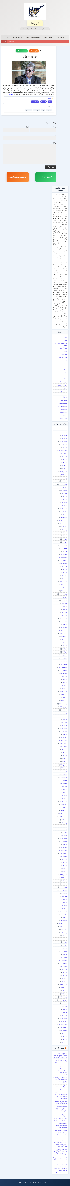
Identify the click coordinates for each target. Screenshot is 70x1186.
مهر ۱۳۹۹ (64, 615)
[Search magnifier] (2, 41)
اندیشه (65, 351)
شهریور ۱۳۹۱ (63, 911)
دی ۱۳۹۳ (65, 826)
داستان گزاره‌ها (48, 37)
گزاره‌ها (35, 23)
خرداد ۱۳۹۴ (64, 810)
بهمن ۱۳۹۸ (64, 639)
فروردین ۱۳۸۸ (63, 1027)
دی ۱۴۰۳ (65, 459)
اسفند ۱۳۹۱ (64, 893)
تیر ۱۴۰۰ (65, 587)
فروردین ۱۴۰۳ (63, 487)
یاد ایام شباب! (63, 418)
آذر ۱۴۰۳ (65, 462)
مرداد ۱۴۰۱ (64, 548)
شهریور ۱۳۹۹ (63, 618)
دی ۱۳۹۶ (65, 716)
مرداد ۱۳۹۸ (64, 658)
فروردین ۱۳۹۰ (63, 963)
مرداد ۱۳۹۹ (64, 621)
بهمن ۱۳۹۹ (64, 603)
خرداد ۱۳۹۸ (64, 664)
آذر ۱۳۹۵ (65, 755)
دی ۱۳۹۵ (65, 752)
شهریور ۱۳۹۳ (63, 838)
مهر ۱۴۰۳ (64, 468)
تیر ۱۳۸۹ (65, 990)
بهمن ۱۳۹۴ (64, 786)
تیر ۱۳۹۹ (65, 624)
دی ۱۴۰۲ (65, 496)
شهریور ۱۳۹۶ (63, 728)
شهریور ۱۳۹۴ (63, 801)
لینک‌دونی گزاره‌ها (59, 1048)
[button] (29, 72)
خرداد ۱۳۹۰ (64, 957)
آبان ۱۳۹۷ (64, 685)
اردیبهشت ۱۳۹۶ (63, 740)
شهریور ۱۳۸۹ (63, 984)
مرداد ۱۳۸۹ (64, 987)
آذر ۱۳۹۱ (65, 902)
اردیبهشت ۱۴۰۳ (63, 484)
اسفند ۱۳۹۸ (64, 636)
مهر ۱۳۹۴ (64, 798)
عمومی (65, 375)
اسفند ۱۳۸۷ (64, 1030)
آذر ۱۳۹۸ (65, 645)
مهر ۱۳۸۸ (64, 1015)
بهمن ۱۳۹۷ (64, 676)
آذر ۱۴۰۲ (65, 499)
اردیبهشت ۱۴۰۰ (63, 594)
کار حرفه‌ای (43, 101)
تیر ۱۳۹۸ (65, 661)
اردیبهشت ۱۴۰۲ (63, 520)
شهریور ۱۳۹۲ (63, 874)
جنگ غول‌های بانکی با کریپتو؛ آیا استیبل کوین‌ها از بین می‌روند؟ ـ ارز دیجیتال (60, 1055)
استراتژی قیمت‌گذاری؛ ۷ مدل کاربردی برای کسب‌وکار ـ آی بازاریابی (61, 1087)
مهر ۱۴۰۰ (64, 578)
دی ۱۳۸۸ (65, 1009)
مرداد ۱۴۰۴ (64, 444)
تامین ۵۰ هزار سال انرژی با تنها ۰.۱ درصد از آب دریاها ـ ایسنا (60, 1159)
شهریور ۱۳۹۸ (63, 655)
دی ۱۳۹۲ (65, 862)
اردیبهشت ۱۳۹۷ (63, 704)
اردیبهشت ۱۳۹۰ (63, 960)
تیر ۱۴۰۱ (65, 551)
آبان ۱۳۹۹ (64, 612)
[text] (41, 50)
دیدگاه (54, 143)
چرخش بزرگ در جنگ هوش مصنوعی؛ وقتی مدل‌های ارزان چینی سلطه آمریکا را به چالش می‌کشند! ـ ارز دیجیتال (60, 1168)
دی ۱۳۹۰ (65, 936)
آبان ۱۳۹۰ (64, 942)
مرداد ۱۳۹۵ (64, 768)
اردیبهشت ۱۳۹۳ (63, 850)
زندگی (65, 366)
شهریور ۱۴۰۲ (63, 508)
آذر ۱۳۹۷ (65, 682)
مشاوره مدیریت (63, 412)
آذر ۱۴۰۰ (65, 572)
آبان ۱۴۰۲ (64, 502)
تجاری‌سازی (64, 354)
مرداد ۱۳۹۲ (64, 877)
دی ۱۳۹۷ (65, 679)
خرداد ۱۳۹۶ (64, 737)
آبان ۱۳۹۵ (64, 758)
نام (54, 127)
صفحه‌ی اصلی (60, 37)
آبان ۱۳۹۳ (64, 832)
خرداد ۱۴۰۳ (64, 481)
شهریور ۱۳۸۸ (63, 1018)
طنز (66, 372)
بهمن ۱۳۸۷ (64, 1033)
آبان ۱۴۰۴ (64, 435)
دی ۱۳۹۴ (65, 789)
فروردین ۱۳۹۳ (63, 853)
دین (66, 360)
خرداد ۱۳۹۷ (64, 700)
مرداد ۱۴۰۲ (64, 511)
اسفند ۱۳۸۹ (64, 966)
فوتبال (50, 101)
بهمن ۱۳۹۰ (64, 932)
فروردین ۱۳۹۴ (63, 816)
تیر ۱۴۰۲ (65, 514)
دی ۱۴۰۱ (65, 533)
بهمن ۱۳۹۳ (64, 823)
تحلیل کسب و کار (62, 357)
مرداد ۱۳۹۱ (64, 914)
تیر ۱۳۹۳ (65, 844)
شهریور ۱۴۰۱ (63, 545)
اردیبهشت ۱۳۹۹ (63, 630)
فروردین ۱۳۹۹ (63, 633)
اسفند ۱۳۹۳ (64, 820)
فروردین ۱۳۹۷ (63, 707)
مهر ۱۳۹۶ (64, 725)
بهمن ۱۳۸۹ (64, 969)
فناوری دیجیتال (63, 381)
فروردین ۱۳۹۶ (63, 743)
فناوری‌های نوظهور (62, 385)
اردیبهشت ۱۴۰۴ (63, 450)
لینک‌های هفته (64, 400)
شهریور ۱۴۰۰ (63, 581)
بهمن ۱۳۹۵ (64, 749)
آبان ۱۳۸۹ (64, 978)
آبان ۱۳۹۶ (64, 722)
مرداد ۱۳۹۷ (64, 694)
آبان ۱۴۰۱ (64, 539)
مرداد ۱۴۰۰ (64, 584)
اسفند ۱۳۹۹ (64, 600)
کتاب (66, 394)
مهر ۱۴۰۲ (64, 505)
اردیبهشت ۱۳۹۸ (63, 667)
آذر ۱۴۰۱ (65, 536)
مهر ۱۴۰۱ (64, 542)
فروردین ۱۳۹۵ (63, 780)
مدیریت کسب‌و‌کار (62, 406)
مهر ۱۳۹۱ (64, 908)
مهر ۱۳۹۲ (64, 871)
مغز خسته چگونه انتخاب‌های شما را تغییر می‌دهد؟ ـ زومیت (61, 1125)
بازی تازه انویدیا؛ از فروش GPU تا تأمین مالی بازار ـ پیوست (60, 1061)
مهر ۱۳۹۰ (64, 945)
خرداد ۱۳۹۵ (64, 774)
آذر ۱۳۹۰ (65, 939)
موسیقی (65, 415)
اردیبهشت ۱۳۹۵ (63, 777)
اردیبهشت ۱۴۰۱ (63, 557)
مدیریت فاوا (64, 409)
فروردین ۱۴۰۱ (63, 560)
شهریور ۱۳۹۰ (63, 948)
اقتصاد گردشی (63, 348)
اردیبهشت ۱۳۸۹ (63, 997)
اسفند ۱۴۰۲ (64, 490)
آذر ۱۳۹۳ (65, 829)
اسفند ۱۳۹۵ (64, 746)
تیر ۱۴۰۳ (65, 478)
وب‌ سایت (53, 134)
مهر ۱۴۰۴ (64, 438)
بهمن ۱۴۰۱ (64, 529)
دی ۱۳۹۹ (65, 606)
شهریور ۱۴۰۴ (63, 441)
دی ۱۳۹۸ (65, 642)
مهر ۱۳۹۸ (64, 652)
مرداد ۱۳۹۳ (64, 841)
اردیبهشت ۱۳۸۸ (63, 1024)
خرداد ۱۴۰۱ (64, 554)
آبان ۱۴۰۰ (64, 575)
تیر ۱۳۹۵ (65, 771)
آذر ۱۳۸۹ (65, 975)
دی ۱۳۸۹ (65, 972)
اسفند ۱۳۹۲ (64, 856)
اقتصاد (65, 340)
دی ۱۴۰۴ (65, 432)
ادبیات (65, 337)
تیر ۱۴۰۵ (65, 429)
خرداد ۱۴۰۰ (64, 590)
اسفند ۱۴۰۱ (64, 526)
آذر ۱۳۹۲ (65, 865)
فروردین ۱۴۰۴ (63, 453)
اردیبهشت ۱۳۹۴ (63, 813)
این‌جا (11, 94)
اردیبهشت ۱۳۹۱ (63, 923)
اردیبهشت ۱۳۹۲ (63, 887)
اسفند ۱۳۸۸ (64, 1003)
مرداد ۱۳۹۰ (64, 951)
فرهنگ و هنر (64, 378)
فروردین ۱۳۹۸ (63, 670)
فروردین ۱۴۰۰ (63, 597)
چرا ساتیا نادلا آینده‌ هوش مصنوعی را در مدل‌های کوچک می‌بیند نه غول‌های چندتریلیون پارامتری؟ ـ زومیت (61, 1133)
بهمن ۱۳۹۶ (64, 713)
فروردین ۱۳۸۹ (63, 1000)
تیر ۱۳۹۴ (65, 807)
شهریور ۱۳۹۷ (63, 691)
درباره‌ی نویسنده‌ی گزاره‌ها (33, 37)
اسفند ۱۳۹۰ (64, 929)
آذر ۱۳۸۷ (65, 1039)
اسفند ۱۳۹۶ (64, 710)
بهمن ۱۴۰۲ (64, 493)
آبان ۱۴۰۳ (64, 465)
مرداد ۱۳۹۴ (64, 804)
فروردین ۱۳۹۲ (63, 890)
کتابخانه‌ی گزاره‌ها (17, 37)
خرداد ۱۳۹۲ (64, 884)
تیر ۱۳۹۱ (65, 917)
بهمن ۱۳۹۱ (64, 896)
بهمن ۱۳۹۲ (64, 859)
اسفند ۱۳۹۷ (64, 673)
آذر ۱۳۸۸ (65, 1012)
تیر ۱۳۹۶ (65, 734)
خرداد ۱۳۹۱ (64, 920)
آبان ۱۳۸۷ (64, 1042)
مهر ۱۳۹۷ (64, 688)
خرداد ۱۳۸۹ (64, 994)
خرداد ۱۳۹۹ (64, 627)
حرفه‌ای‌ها (49, 110)
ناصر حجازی (28, 110)
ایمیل (27, 127)
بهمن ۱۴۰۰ (64, 566)
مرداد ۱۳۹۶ (64, 731)
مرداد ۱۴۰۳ (64, 474)
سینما (65, 369)
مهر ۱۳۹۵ (64, 761)
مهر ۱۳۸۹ (64, 981)
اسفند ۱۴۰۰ (64, 563)
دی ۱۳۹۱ (65, 899)
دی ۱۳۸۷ (65, 1036)
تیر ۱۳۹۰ (65, 954)
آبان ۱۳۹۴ (64, 795)
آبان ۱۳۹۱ (64, 905)
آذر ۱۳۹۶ (65, 719)
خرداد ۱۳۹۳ (64, 847)
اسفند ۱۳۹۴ (64, 783)
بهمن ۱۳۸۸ (64, 1006)
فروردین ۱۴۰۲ (63, 523)
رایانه (65, 363)
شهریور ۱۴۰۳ (63, 471)
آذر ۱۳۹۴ (65, 792)
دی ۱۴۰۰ (65, 569)
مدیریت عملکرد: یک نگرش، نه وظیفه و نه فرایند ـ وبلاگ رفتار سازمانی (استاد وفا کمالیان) (61, 1070)
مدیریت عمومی (35, 101)
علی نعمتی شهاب (21, 50)
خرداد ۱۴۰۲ (64, 517)
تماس (7, 37)
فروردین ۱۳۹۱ (63, 926)
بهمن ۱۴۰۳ (64, 456)
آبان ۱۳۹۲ (64, 868)
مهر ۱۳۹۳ (64, 835)
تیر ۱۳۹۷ (65, 697)
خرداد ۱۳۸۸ (64, 1021)
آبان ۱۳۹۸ (64, 649)
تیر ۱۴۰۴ (65, 447)
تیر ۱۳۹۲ (65, 881)
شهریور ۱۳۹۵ (63, 765)
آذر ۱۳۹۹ (65, 609)
